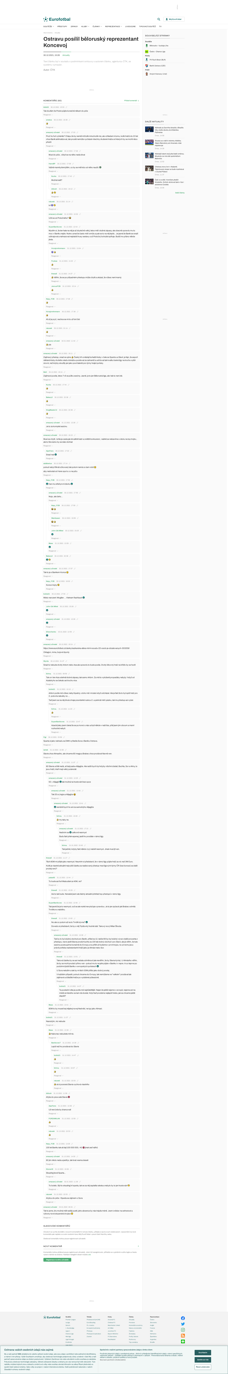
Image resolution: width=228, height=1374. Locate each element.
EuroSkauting (91, 1322)
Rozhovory (132, 1339)
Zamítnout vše (203, 1360)
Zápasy (74, 26)
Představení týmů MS (93, 1319)
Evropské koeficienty (93, 1328)
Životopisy (132, 1334)
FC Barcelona (112, 1336)
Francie (152, 1328)
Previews (132, 1322)
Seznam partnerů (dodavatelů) (113, 1360)
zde (89, 1255)
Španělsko (153, 1336)
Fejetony (131, 1331)
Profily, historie (133, 1336)
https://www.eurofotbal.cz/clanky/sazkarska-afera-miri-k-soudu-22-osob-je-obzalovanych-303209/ (86, 648)
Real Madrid (111, 1339)
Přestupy (62, 26)
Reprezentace (112, 26)
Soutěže (47, 26)
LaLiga (68, 1322)
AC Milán (110, 1328)
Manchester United (114, 1325)
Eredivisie (69, 1342)
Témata (89, 1317)
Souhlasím (203, 1352)
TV (160, 26)
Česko (152, 1319)
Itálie (151, 1331)
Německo (153, 1334)
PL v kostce (90, 1325)
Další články (180, 193)
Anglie (152, 1325)
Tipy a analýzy (133, 1342)
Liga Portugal (70, 1339)
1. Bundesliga (70, 1328)
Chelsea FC (111, 1322)
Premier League (71, 1319)
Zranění (89, 1336)
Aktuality (57, 33)
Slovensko (153, 1322)
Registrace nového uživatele (57, 1260)
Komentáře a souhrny (135, 1325)
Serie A (68, 1325)
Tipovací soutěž (147, 26)
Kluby (84, 26)
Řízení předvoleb (203, 1367)
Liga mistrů (69, 1345)
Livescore (130, 26)
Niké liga (68, 1336)
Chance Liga (69, 1334)
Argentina (153, 1339)
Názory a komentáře (135, 1328)
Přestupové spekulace (94, 1334)
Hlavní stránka (48, 33)
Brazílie (152, 1342)
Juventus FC (112, 1331)
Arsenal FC (111, 1319)
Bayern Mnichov (113, 1334)
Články (131, 1317)
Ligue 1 (68, 1331)
